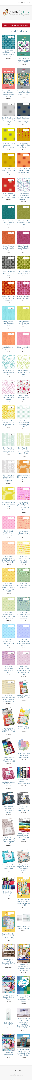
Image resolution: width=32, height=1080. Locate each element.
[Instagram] (16, 1071)
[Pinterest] (20, 1071)
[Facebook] (12, 1071)
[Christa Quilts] (16, 12)
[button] (3, 2)
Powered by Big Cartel (16, 1075)
